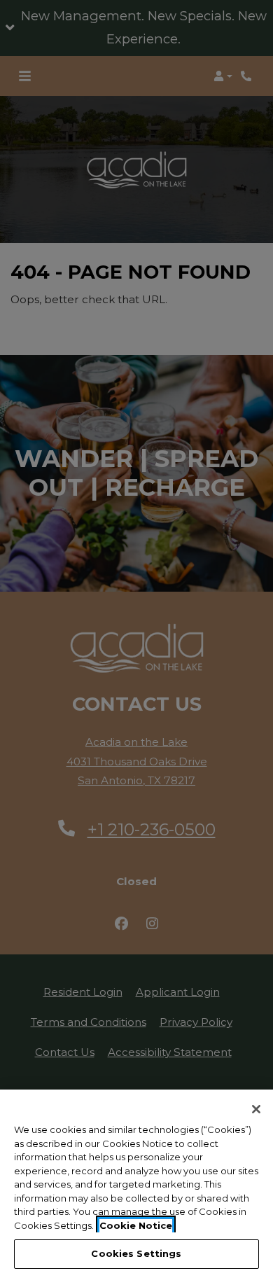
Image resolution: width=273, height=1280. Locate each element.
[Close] (256, 1109)
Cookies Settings (136, 1253)
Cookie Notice (135, 1225)
